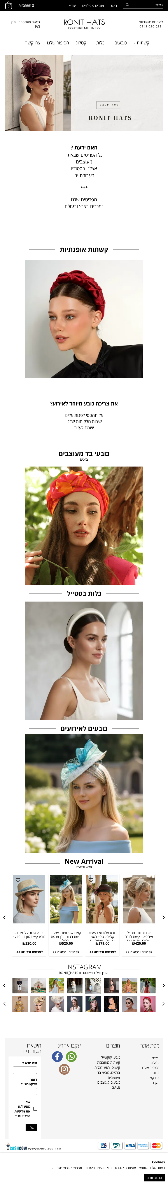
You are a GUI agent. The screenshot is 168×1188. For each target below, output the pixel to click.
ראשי (113, 5)
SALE (116, 1087)
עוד (73, 5)
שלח (31, 1127)
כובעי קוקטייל (110, 1057)
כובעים (120, 43)
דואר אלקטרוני (29, 1081)
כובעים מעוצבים (108, 1082)
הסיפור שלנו (58, 43)
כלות (100, 43)
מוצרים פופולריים (93, 5)
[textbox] (151, 24)
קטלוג (81, 43)
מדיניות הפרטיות (22, 1113)
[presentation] (4, 917)
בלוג (156, 1072)
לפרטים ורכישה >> (29, 952)
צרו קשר (32, 43)
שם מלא (29, 1063)
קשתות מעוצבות (108, 1062)
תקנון (155, 1082)
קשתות (142, 43)
